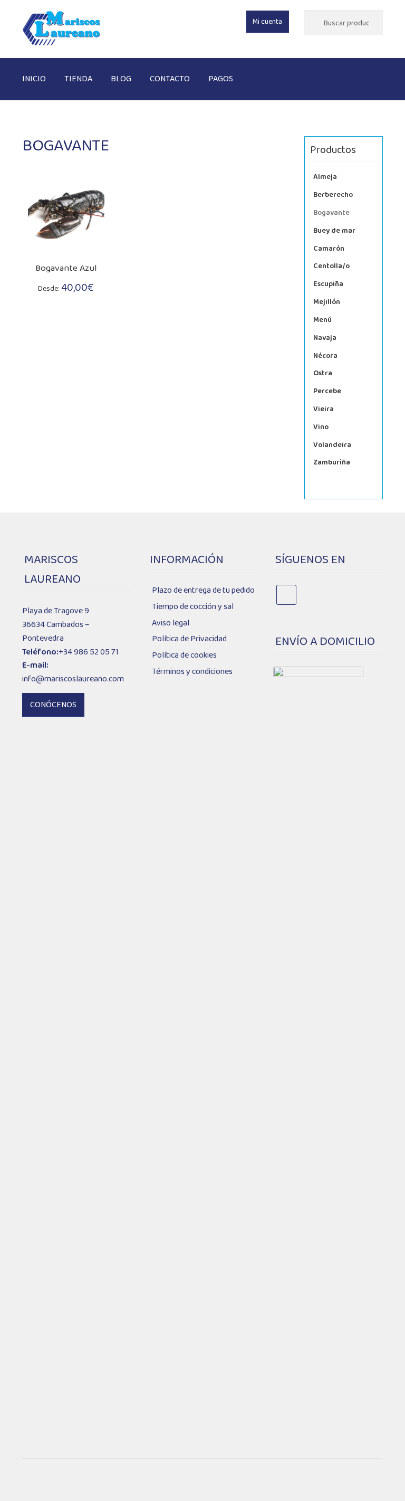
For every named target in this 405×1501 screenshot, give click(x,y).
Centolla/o (331, 266)
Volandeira (332, 445)
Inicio (34, 79)
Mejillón (326, 302)
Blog (121, 79)
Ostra (322, 373)
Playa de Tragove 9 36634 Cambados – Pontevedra (56, 624)
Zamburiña (331, 462)
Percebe (327, 391)
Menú (322, 320)
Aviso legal (170, 623)
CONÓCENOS (53, 704)
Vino (321, 427)
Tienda (78, 79)
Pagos (220, 79)
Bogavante (331, 212)
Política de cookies (184, 655)
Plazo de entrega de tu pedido (203, 590)
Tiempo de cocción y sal (193, 606)
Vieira (323, 409)
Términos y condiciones (192, 671)
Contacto (170, 79)
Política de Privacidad (189, 638)
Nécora (325, 356)
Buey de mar (334, 230)
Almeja (325, 177)
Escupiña (328, 284)
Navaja (324, 338)
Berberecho (333, 195)
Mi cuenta (267, 21)
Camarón (328, 248)
